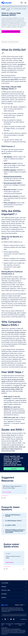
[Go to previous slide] (26, 498)
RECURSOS (4, 594)
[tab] (22, 3)
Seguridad (16, 623)
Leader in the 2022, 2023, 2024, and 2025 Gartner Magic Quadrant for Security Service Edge (13, 449)
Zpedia (3, 9)
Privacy (7, 623)
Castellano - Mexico (19, 604)
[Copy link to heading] (3, 53)
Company (3, 586)
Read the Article (9, 562)
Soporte (3, 597)
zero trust (13, 313)
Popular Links (5, 590)
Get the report (7, 492)
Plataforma (4, 583)
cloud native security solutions (16, 332)
